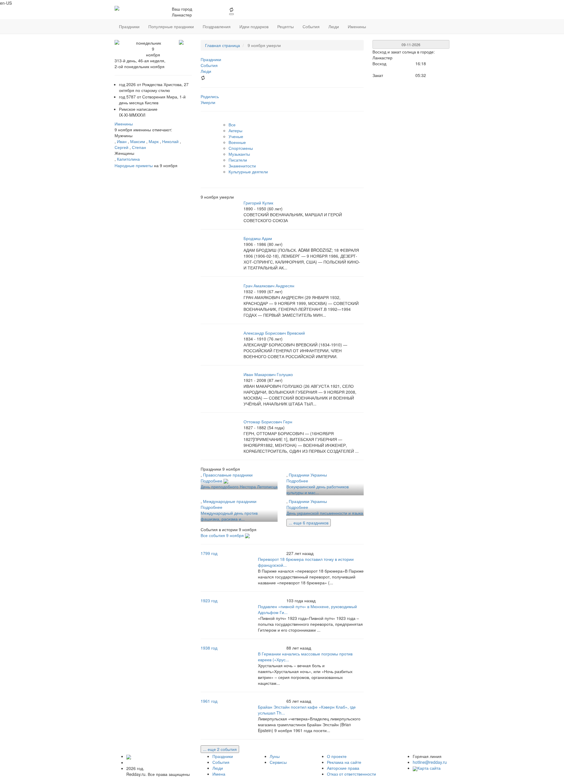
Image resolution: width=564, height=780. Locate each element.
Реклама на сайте (344, 762)
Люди (217, 768)
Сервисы (278, 762)
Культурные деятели (248, 172)
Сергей (121, 147)
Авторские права (343, 768)
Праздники (222, 756)
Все (232, 125)
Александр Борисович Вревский (274, 333)
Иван (122, 141)
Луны (275, 756)
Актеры (235, 130)
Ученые (236, 136)
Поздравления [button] (217, 26)
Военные (237, 142)
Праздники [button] (129, 26)
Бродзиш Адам (258, 238)
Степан (139, 147)
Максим (137, 141)
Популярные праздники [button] (171, 26)
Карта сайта (429, 768)
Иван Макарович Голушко (268, 374)
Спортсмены (241, 148)
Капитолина (128, 159)
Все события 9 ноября (223, 535)
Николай (170, 141)
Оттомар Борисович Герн (268, 422)
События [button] (311, 26)
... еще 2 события (220, 749)
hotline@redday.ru (430, 762)
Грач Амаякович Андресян (269, 285)
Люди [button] (333, 26)
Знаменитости (242, 166)
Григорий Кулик (258, 203)
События (220, 762)
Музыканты (239, 154)
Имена (218, 774)
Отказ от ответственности (351, 774)
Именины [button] (357, 26)
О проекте (337, 756)
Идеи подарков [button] (253, 26)
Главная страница (222, 45)
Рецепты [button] (285, 26)
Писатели (238, 160)
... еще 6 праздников (308, 523)
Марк (154, 141)
